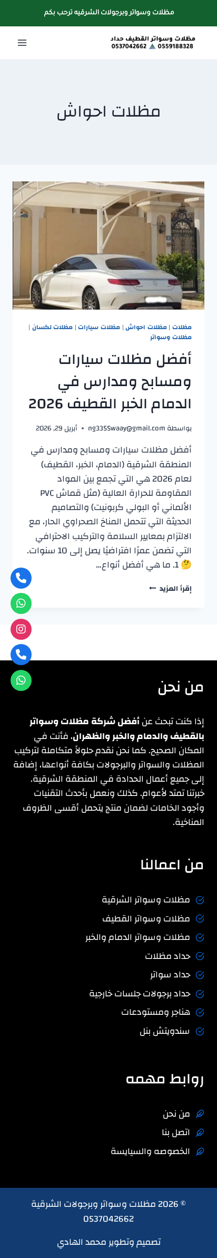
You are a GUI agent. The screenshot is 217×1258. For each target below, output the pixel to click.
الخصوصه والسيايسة (150, 1151)
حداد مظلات (167, 956)
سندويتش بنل (165, 1031)
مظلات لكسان (52, 327)
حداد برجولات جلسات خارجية (139, 993)
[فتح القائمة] (22, 43)
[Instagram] (21, 629)
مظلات (182, 327)
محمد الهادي (81, 1242)
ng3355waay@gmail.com (126, 428)
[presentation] (108, 245)
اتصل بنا (176, 1132)
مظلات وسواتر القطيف (146, 918)
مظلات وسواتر (171, 337)
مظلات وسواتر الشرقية (146, 899)
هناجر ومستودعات (155, 1012)
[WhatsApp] (21, 603)
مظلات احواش (146, 327)
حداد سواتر (170, 974)
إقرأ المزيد (170, 588)
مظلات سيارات (99, 327)
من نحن (176, 1114)
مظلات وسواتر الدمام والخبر (137, 937)
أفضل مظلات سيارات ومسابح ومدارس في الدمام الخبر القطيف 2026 (110, 381)
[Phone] (21, 578)
